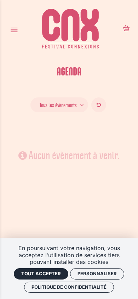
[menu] (14, 30)
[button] (59, 104)
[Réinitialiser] (98, 104)
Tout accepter (41, 273)
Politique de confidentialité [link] (69, 287)
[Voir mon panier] (126, 29)
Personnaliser (97, 273)
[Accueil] (70, 29)
